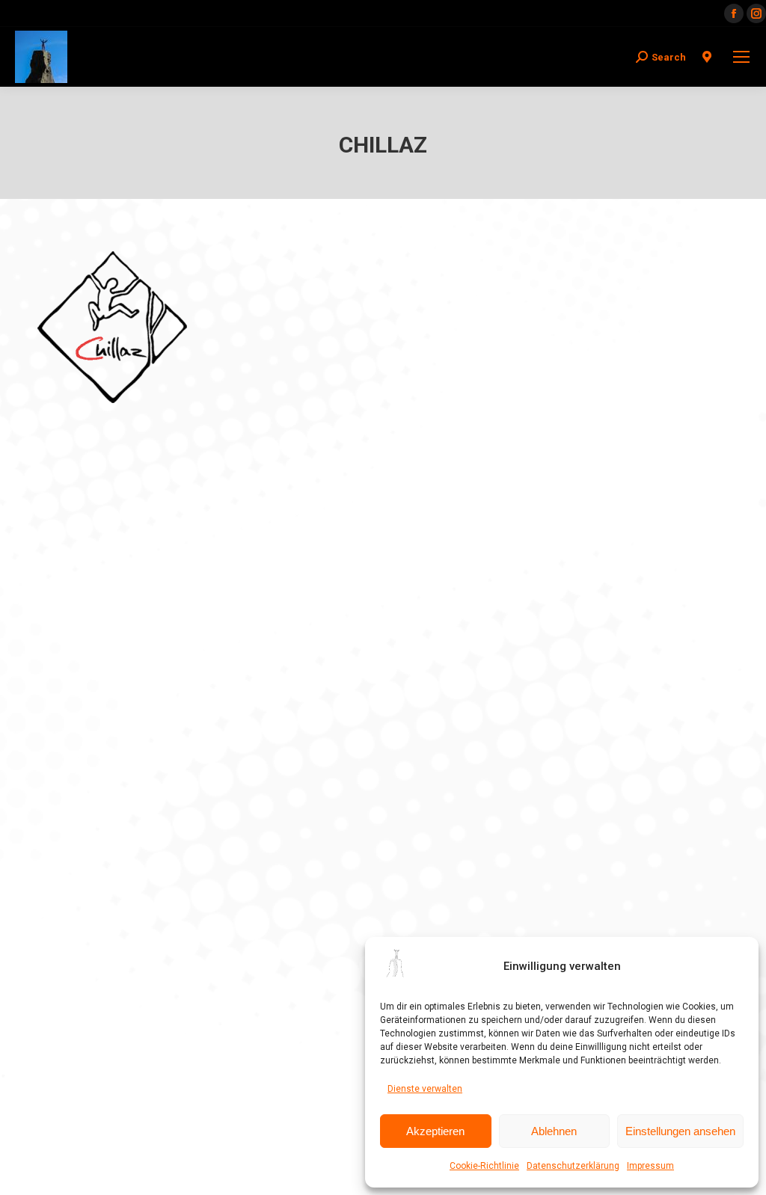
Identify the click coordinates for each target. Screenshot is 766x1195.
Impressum (650, 1166)
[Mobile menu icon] (741, 57)
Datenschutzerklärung (573, 1166)
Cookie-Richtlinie (484, 1166)
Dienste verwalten (424, 1089)
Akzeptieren (435, 1131)
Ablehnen (554, 1131)
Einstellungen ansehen (680, 1131)
